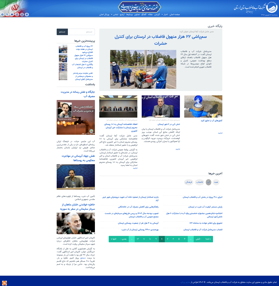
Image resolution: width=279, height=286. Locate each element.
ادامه (220, 133)
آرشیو (122, 14)
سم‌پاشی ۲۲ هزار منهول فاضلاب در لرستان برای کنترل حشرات (161, 40)
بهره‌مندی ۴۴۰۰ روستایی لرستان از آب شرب (140, 229)
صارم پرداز (185, 282)
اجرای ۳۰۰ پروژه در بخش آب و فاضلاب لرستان (202, 197)
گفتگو (144, 14)
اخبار (165, 14)
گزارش (157, 14)
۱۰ (150, 239)
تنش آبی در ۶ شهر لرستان (169, 124)
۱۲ (138, 239)
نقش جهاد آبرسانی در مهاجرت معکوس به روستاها (78, 158)
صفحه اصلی (174, 14)
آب (208, 182)
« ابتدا (208, 239)
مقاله (150, 14)
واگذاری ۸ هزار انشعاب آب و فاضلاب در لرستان (82, 66)
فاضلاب (199, 182)
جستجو (62, 32)
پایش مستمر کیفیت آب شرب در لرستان (205, 207)
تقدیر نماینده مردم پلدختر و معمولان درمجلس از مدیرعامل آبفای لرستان (83, 76)
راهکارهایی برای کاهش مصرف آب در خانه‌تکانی (138, 207)
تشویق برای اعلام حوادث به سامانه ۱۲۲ (205, 223)
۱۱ (144, 239)
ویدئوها (129, 14)
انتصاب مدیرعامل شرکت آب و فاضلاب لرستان (203, 229)
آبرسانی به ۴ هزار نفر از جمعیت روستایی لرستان (138, 223)
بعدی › (123, 239)
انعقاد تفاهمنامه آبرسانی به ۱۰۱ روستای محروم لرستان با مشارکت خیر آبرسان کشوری (120, 128)
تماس (115, 14)
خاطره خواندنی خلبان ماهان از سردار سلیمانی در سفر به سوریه (77, 207)
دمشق (82, 258)
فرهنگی (188, 182)
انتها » (113, 239)
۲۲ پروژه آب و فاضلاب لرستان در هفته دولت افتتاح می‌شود (84, 49)
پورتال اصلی (104, 14)
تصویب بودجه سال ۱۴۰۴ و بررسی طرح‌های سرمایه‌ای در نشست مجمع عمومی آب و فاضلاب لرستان (132, 215)
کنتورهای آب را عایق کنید (211, 120)
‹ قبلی (198, 239)
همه (216, 182)
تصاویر (137, 14)
